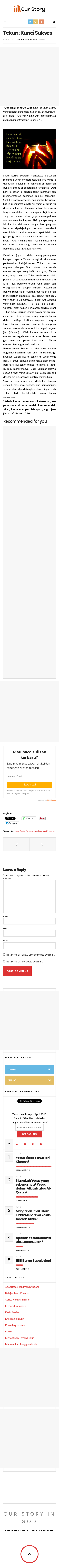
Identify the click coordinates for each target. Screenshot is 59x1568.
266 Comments (23, 1170)
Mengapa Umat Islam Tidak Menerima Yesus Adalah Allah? (33, 1215)
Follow (12, 1069)
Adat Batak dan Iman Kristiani (22, 1286)
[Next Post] (43, 844)
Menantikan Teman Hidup (19, 1337)
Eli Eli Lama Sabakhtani (33, 1261)
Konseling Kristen (15, 1325)
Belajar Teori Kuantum (17, 1293)
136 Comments (23, 1227)
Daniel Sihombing (28, 39)
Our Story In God (30, 1517)
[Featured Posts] (17, 1144)
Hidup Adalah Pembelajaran (26, 831)
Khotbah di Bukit (14, 1318)
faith (18, 1154)
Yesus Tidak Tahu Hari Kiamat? (32, 1160)
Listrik (8, 1331)
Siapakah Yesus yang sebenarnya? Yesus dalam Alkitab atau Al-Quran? (33, 1186)
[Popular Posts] (9, 1144)
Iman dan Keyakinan (46, 831)
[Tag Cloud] (41, 1144)
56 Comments (22, 1250)
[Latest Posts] (25, 1144)
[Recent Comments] (33, 1144)
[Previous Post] (16, 844)
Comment (8, 878)
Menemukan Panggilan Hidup (21, 1344)
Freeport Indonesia (15, 1305)
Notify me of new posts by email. (24, 961)
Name (5, 916)
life (43, 39)
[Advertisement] (29, 76)
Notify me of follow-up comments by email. (30, 954)
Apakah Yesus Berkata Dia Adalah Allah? (33, 1240)
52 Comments (22, 1269)
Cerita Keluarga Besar (17, 1299)
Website (7, 940)
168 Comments (23, 1201)
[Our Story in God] (29, 8)
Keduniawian (12, 1312)
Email (6, 928)
